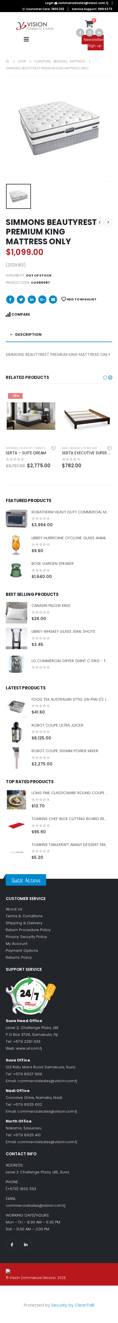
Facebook (10, 299)
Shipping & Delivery (24, 923)
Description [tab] (28, 334)
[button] (105, 377)
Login (49, 3)
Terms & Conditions (24, 916)
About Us (14, 909)
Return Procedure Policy (28, 930)
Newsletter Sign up (94, 42)
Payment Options (22, 950)
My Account (16, 943)
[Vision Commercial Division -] (34, 26)
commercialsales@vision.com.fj (47, 1081)
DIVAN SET (26, 448)
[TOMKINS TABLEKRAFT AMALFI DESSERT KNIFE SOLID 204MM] (16, 851)
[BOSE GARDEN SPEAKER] (16, 571)
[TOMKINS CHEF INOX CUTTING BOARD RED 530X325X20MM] (16, 825)
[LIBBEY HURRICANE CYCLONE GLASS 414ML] (16, 545)
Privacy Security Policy (26, 936)
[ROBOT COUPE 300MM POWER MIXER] (16, 758)
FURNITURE (41, 448)
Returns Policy (19, 957)
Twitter (20, 299)
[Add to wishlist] (53, 448)
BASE (65, 448)
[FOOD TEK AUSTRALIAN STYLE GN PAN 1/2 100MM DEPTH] (16, 706)
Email (53, 299)
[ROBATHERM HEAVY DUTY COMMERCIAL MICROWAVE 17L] (16, 519)
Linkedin (26, 1244)
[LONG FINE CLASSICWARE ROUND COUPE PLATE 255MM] (16, 800)
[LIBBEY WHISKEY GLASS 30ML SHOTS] (16, 638)
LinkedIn (31, 299)
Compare (20, 314)
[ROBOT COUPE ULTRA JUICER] (16, 732)
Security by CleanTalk (73, 1305)
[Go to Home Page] (8, 61)
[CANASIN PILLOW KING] (16, 613)
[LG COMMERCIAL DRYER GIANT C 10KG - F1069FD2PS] (16, 664)
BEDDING (12, 448)
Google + (42, 299)
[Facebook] (80, 32)
